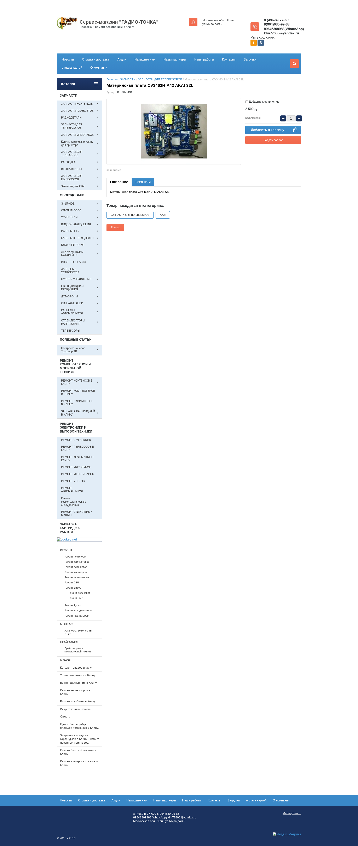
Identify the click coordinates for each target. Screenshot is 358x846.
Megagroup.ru (292, 813)
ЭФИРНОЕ (68, 203)
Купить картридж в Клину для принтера (77, 143)
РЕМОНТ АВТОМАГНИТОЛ (72, 489)
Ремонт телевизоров (76, 577)
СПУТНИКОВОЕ (71, 210)
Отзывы (143, 182)
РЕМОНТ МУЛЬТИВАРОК (77, 474)
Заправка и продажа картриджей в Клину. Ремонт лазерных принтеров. (79, 739)
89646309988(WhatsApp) (284, 29)
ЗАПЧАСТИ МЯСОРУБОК (77, 134)
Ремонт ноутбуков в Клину (78, 701)
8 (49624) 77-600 (277, 20)
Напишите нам (144, 59)
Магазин (65, 660)
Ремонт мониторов (75, 572)
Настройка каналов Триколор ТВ (73, 350)
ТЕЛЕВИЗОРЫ (70, 330)
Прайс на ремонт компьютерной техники (78, 650)
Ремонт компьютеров (76, 561)
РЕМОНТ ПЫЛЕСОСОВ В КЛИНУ (77, 448)
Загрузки (250, 59)
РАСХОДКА (68, 162)
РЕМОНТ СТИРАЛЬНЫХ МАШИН (76, 513)
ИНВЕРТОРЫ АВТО (73, 262)
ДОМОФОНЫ (69, 296)
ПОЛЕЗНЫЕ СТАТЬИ (76, 339)
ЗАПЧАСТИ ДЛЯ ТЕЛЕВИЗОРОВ (160, 79)
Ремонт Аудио (72, 605)
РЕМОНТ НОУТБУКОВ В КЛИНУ (77, 382)
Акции (121, 59)
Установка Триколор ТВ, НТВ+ (78, 632)
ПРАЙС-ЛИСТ (69, 642)
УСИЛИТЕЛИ (69, 217)
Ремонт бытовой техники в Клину (78, 751)
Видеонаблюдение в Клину (78, 682)
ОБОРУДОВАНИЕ (73, 195)
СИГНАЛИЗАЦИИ (72, 303)
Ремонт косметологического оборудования (73, 502)
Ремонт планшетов (75, 567)
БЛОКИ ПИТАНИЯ (72, 244)
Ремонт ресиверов (79, 592)
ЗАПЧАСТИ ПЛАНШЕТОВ (77, 110)
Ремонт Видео (72, 587)
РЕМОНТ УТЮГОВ (73, 481)
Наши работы (204, 59)
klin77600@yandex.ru (281, 33)
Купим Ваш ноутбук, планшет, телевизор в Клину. (79, 726)
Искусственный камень (75, 709)
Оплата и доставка (95, 59)
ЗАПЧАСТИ (127, 79)
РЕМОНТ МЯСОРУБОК (76, 467)
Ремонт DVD (76, 598)
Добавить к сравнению (263, 101)
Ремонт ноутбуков (75, 556)
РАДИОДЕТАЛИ (71, 117)
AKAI (163, 214)
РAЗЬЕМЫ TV (70, 231)
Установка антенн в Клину (77, 675)
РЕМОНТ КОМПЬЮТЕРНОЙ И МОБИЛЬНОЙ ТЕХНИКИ (75, 366)
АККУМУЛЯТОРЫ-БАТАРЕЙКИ (72, 253)
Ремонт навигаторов (76, 615)
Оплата (65, 716)
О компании (98, 67)
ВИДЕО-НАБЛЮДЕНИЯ (76, 224)
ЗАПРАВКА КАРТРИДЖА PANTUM (70, 528)
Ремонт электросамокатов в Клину (79, 763)
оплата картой (72, 67)
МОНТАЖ (66, 624)
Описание (119, 182)
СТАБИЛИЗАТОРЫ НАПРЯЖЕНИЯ (73, 322)
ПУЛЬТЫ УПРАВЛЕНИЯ (76, 279)
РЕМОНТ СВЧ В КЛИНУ (76, 439)
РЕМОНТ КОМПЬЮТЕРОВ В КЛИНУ (78, 392)
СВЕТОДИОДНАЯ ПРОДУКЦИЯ (72, 288)
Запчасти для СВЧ (73, 186)
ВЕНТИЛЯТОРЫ (71, 169)
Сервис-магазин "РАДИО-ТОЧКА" (119, 22)
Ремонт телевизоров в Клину (75, 692)
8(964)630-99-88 (276, 24)
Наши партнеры (174, 59)
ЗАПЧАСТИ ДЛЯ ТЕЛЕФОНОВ (71, 153)
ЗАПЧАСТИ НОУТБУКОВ (77, 103)
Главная (112, 79)
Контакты (229, 59)
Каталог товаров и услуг (76, 667)
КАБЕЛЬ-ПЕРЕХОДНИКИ (77, 238)
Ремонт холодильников (78, 610)
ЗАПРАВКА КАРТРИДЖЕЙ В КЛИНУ (78, 413)
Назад (115, 227)
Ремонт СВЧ (71, 582)
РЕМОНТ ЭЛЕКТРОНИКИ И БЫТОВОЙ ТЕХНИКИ (76, 427)
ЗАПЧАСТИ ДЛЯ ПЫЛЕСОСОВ (71, 177)
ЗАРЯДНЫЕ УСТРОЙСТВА (70, 270)
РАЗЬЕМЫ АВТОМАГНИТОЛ (72, 312)
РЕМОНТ (66, 550)
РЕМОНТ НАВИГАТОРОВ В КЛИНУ (77, 403)
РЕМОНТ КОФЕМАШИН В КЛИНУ (77, 459)
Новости (68, 59)
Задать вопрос (273, 140)
